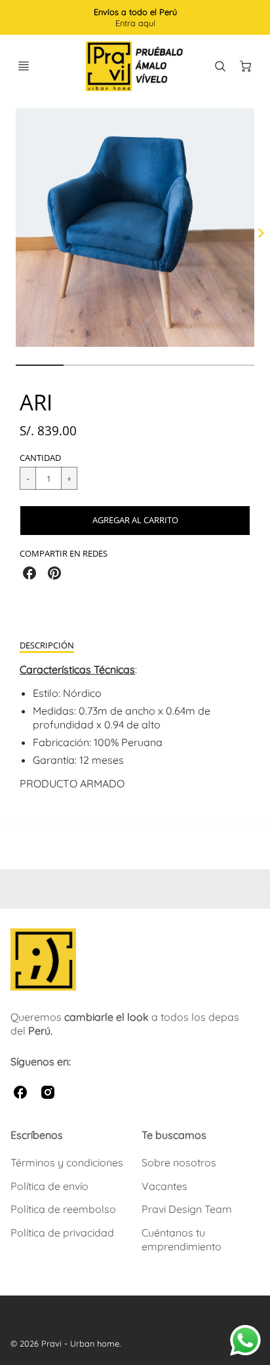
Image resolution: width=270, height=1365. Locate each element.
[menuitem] (69, 1163)
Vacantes (164, 1186)
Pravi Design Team (187, 1209)
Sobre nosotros (179, 1162)
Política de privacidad (62, 1232)
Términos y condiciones (66, 1162)
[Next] (260, 233)
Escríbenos (36, 1134)
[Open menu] (23, 66)
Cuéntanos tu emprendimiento (182, 1239)
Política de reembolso (63, 1209)
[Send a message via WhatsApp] (245, 1340)
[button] (135, 520)
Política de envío (49, 1186)
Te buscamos (174, 1134)
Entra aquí (135, 23)
